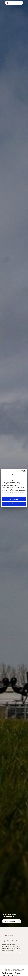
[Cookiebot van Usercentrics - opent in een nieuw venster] (20, 471)
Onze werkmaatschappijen (10, 921)
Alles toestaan (14, 499)
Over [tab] (23, 474)
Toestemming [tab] (5, 474)
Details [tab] (14, 474)
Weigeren (14, 504)
